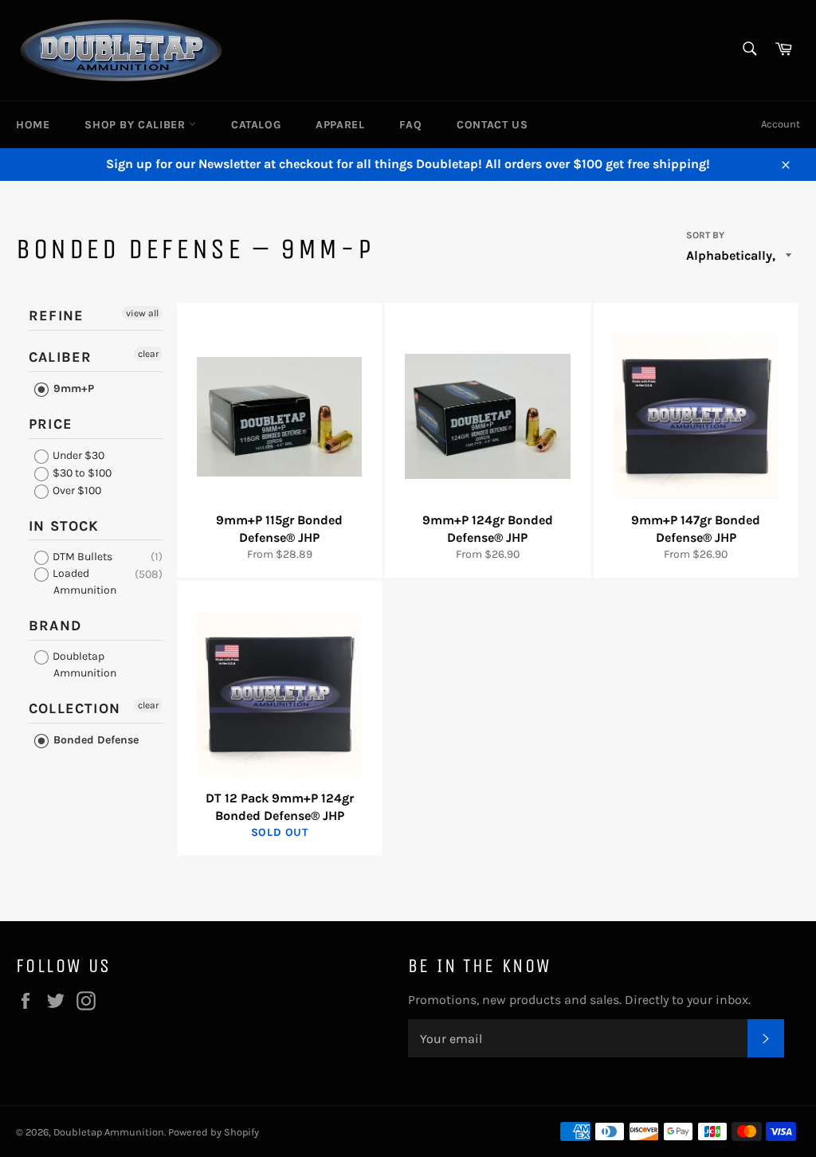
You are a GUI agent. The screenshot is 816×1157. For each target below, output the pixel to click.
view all (142, 313)
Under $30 (77, 455)
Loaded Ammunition (83, 582)
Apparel (340, 124)
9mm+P (72, 388)
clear (148, 353)
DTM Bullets (81, 556)
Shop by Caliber (136, 124)
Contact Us (492, 124)
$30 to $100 (81, 473)
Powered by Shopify (213, 1132)
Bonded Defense (94, 740)
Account (780, 124)
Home (32, 124)
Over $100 (75, 490)
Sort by (705, 235)
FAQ (410, 124)
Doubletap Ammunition (83, 664)
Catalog (255, 124)
